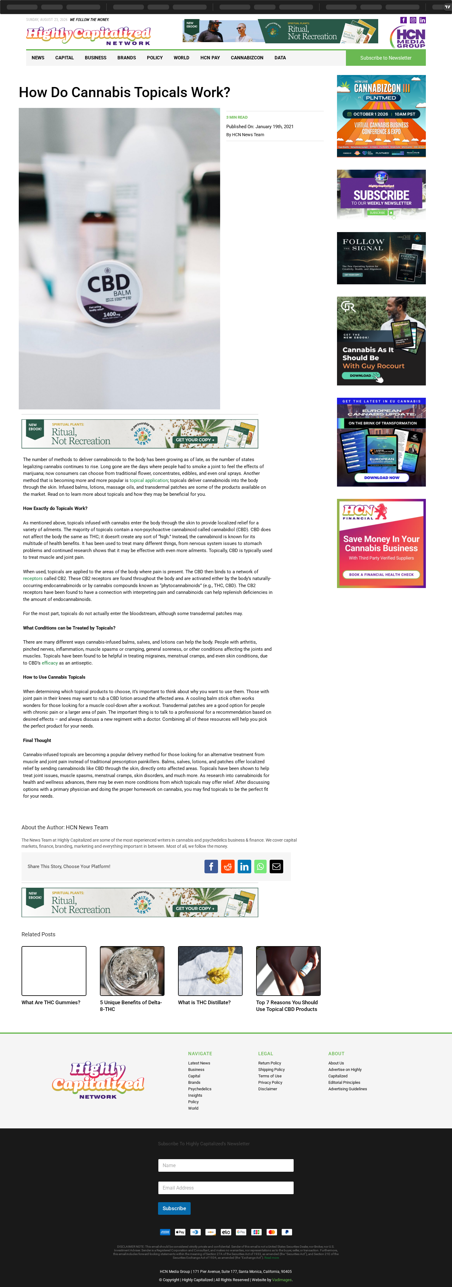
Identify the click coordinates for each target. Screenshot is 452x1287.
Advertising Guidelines (347, 1089)
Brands (194, 1082)
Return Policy (269, 1063)
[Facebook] (211, 866)
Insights (195, 1095)
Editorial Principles (344, 1082)
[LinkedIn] (244, 866)
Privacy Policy (270, 1082)
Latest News (199, 1063)
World (193, 1108)
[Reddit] (228, 866)
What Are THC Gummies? (51, 1002)
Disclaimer (267, 1089)
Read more (271, 1257)
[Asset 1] (89, 29)
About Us (336, 1063)
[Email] (276, 866)
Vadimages (282, 1279)
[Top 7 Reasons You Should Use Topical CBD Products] (288, 971)
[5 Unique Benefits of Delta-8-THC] (132, 971)
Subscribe (174, 1208)
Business (196, 1069)
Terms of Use (270, 1076)
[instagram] (413, 20)
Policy (193, 1101)
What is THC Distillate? (204, 1002)
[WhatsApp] (260, 866)
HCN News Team (248, 134)
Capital (194, 1076)
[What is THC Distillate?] (210, 971)
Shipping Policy (271, 1069)
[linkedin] (422, 20)
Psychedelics (200, 1089)
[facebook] (403, 20)
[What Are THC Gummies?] (53, 971)
